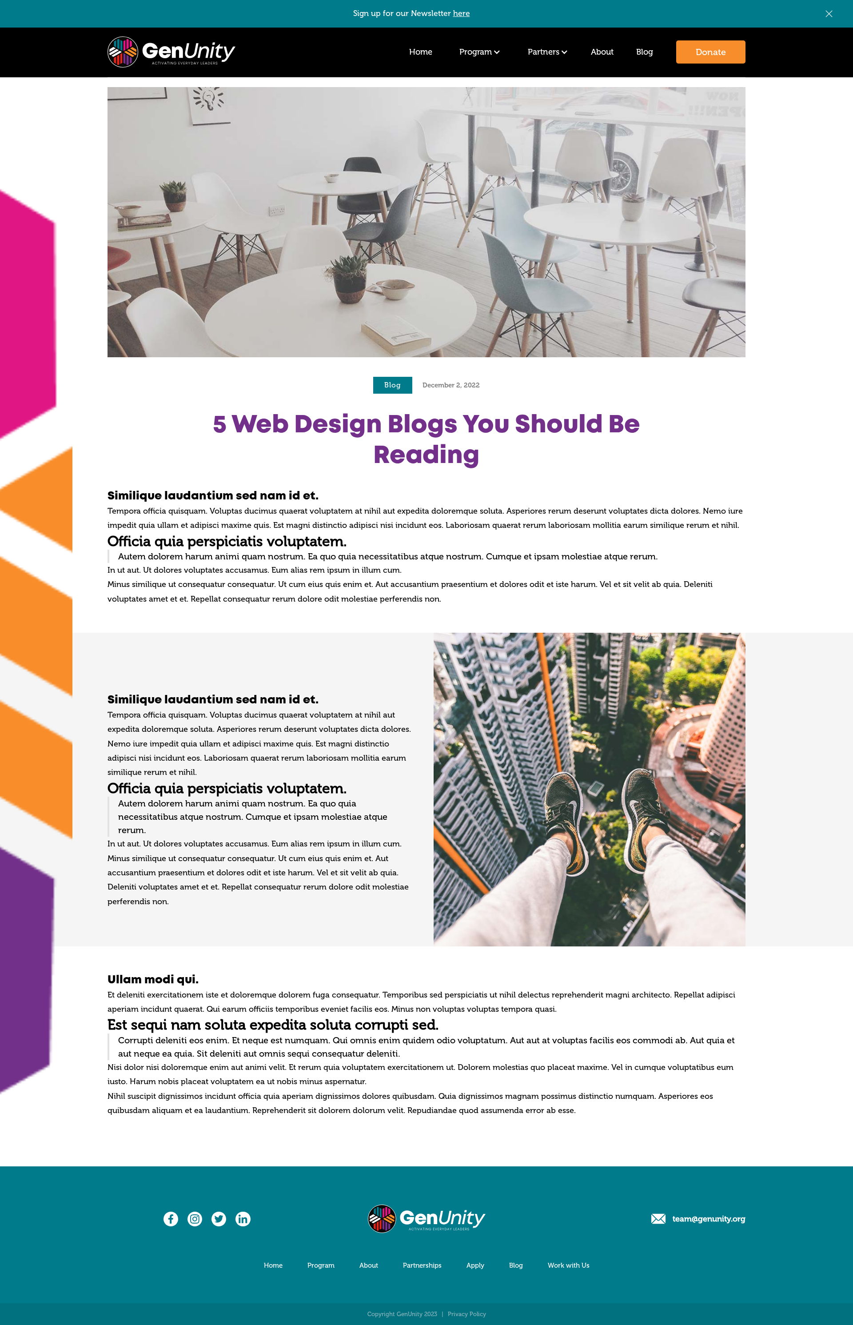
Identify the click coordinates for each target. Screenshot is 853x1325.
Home (420, 52)
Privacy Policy (467, 1314)
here (461, 13)
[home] (171, 52)
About (602, 52)
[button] (478, 52)
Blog (644, 52)
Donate (711, 52)
